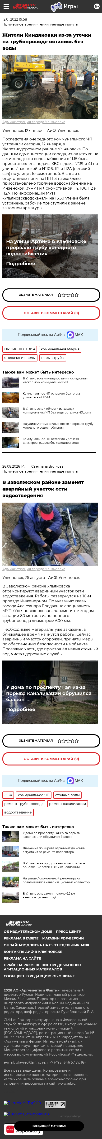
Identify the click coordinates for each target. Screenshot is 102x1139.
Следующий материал (49, 1126)
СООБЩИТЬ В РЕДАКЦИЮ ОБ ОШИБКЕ (39, 976)
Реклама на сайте (22, 958)
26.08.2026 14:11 (15, 466)
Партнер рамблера (70, 1116)
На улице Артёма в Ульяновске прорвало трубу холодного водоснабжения (46, 247)
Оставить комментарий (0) (51, 313)
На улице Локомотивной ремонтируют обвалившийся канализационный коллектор (56, 880)
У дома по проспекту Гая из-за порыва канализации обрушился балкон (49, 693)
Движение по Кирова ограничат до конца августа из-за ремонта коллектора (54, 850)
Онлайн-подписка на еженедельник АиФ (46, 945)
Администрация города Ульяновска (33, 122)
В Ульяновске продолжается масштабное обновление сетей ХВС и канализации (54, 865)
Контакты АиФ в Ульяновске (33, 952)
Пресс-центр (68, 932)
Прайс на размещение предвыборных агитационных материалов (43, 967)
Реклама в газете (21, 938)
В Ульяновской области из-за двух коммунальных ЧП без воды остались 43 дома (57, 410)
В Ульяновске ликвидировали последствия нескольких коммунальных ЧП (55, 380)
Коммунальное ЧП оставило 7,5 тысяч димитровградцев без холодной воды (51, 440)
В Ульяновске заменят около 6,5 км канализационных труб (49, 895)
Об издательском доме (28, 932)
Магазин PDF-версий (63, 938)
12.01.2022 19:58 (14, 19)
